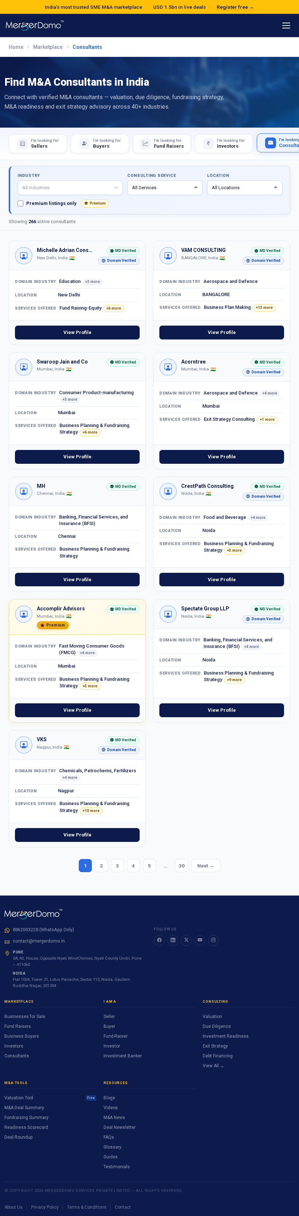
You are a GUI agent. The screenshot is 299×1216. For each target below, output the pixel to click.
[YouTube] (199, 940)
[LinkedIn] (172, 940)
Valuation (212, 1016)
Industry (29, 175)
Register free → (235, 7)
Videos (111, 1107)
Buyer (109, 1026)
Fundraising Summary (26, 1117)
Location (218, 175)
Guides (111, 1156)
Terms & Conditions (86, 1207)
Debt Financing (218, 1055)
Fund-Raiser (116, 1036)
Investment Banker (123, 1055)
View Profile (77, 332)
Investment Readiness (226, 1036)
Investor (112, 1046)
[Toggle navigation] (286, 25)
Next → (205, 866)
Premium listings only (66, 203)
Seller (109, 1016)
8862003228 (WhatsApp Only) (43, 929)
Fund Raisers (17, 1026)
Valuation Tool (49, 1097)
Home (16, 47)
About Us (13, 1207)
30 (182, 866)
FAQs (109, 1137)
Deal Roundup (18, 1137)
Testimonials (117, 1166)
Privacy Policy (45, 1207)
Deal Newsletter (120, 1127)
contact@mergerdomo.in (39, 941)
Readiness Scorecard (26, 1127)
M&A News (114, 1117)
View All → (213, 1065)
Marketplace (48, 47)
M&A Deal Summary (24, 1107)
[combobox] (70, 187)
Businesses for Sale (24, 1016)
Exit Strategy (215, 1046)
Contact (123, 1207)
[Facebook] (159, 940)
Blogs (109, 1097)
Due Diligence (217, 1026)
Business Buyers (21, 1036)
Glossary (112, 1147)
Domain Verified (117, 262)
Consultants (16, 1055)
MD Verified (121, 252)
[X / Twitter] (186, 940)
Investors (13, 1046)
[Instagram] (213, 940)
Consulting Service (151, 175)
